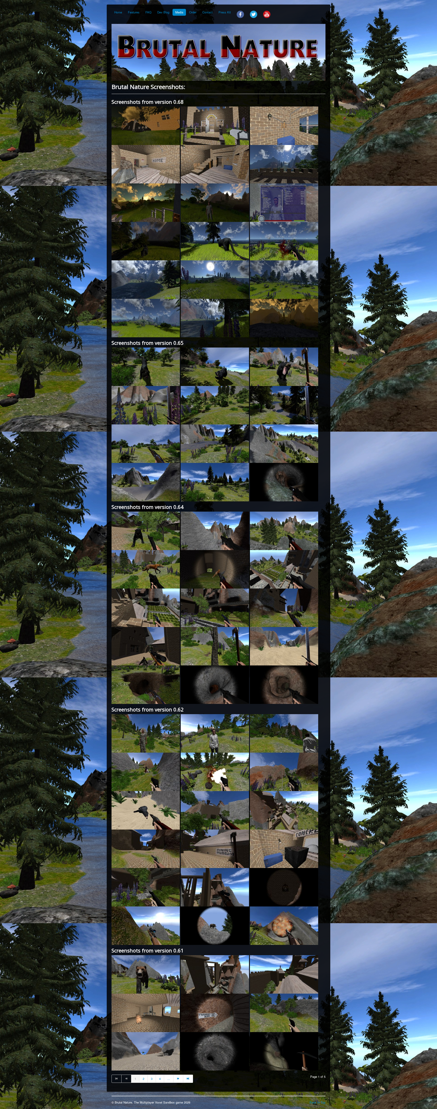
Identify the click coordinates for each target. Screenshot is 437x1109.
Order (192, 12)
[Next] (178, 1079)
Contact (207, 12)
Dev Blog (163, 12)
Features (134, 12)
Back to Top (317, 1102)
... (168, 1078)
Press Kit (224, 12)
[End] (188, 1079)
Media (179, 12)
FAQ (148, 12)
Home (118, 12)
